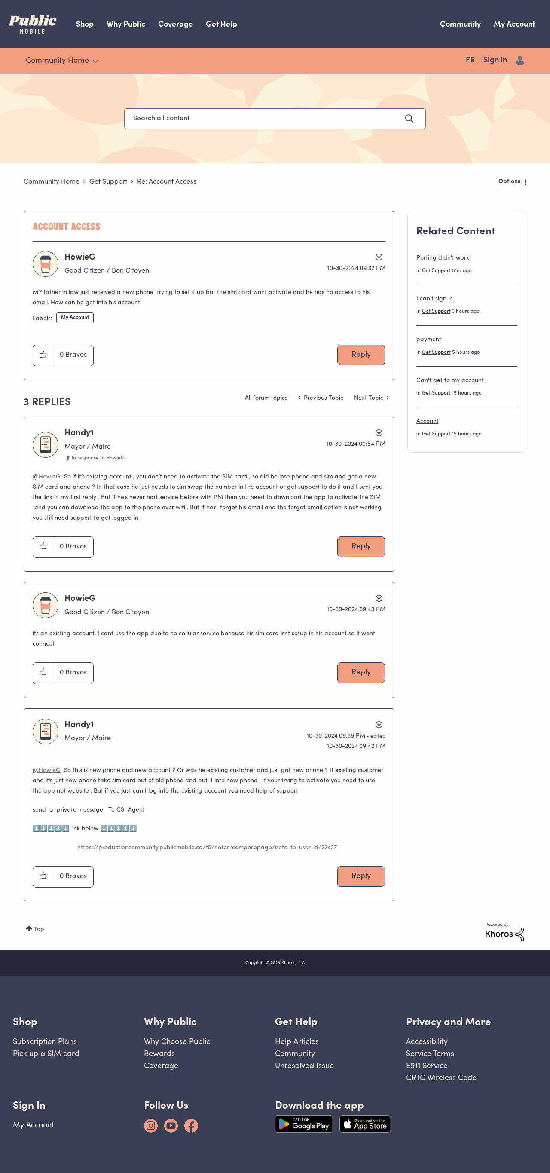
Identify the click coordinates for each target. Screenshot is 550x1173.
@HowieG (47, 477)
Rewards (159, 1053)
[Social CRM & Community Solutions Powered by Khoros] (505, 932)
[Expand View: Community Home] (95, 61)
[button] (43, 355)
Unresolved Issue (304, 1065)
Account (427, 422)
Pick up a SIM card (46, 1053)
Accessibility (427, 1041)
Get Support (108, 181)
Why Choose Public (177, 1041)
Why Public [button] (170, 1021)
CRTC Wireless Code (441, 1077)
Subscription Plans (45, 1041)
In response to (98, 458)
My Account (514, 24)
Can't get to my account (450, 381)
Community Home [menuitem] (57, 61)
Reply (361, 355)
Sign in (495, 60)
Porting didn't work (442, 258)
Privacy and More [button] (448, 1021)
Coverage (175, 24)
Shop (85, 24)
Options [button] (509, 182)
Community (460, 24)
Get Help (221, 24)
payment (428, 340)
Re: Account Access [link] (166, 181)
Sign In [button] (29, 1105)
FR (470, 60)
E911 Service (427, 1065)
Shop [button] (25, 1021)
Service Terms (430, 1053)
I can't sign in (434, 299)
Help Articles (297, 1041)
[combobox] (275, 118)
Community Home (51, 181)
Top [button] (39, 930)
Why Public (126, 24)
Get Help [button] (296, 1021)
